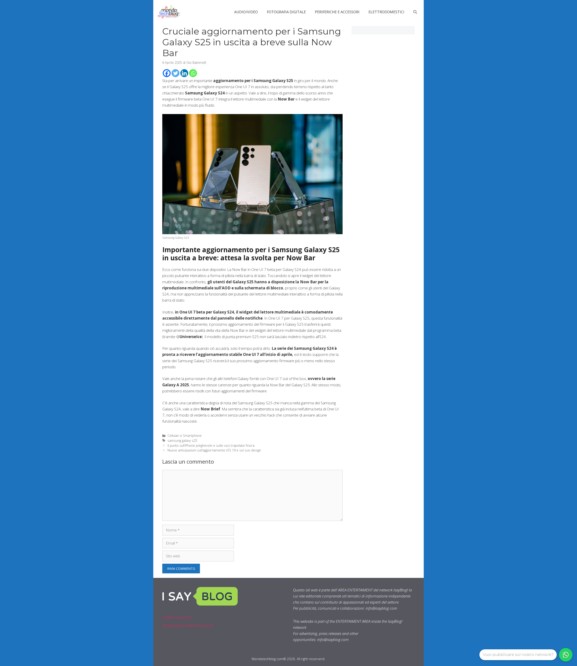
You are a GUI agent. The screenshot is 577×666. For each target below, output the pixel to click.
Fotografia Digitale (286, 11)
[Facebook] (167, 73)
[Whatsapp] (193, 73)
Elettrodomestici (386, 11)
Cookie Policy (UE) (177, 617)
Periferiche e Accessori (337, 11)
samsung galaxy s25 (182, 440)
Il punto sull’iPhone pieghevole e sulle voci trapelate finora (210, 445)
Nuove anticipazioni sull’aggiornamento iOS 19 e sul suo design (214, 450)
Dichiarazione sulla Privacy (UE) (187, 625)
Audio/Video (246, 11)
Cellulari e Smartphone (184, 435)
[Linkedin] (184, 73)
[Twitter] (175, 73)
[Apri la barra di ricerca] (415, 12)
